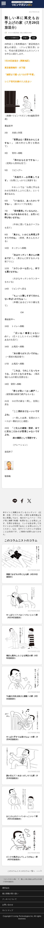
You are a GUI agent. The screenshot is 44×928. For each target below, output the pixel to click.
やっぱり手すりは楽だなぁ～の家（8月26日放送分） (22, 738)
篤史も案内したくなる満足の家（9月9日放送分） (22, 657)
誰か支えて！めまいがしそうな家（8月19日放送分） (22, 777)
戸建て (25, 38)
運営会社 (5, 888)
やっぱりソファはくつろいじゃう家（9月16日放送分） (22, 616)
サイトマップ (7, 910)
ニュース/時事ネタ (12, 38)
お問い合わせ (7, 905)
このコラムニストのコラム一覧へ (21, 871)
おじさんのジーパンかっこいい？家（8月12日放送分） (22, 817)
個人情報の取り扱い (10, 894)
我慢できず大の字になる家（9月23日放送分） (22, 575)
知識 (33, 38)
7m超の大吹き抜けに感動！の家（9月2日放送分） (22, 697)
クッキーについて (9, 899)
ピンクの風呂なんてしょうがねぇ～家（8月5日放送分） (22, 858)
